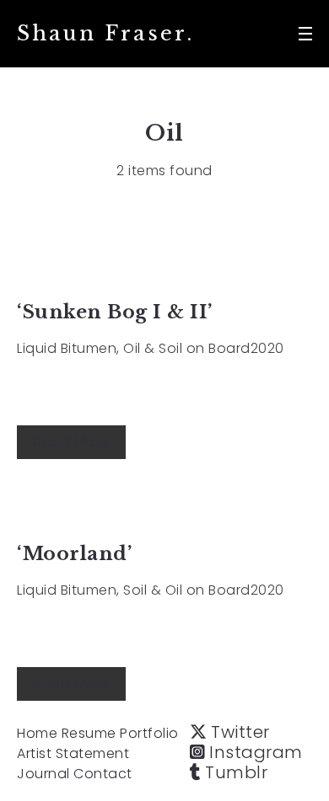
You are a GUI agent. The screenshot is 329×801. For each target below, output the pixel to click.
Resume (89, 733)
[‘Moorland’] (164, 509)
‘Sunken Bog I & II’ (115, 312)
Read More (71, 441)
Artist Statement (73, 753)
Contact (102, 773)
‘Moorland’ (74, 553)
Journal (43, 773)
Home (37, 733)
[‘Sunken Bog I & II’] (164, 267)
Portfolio (149, 733)
